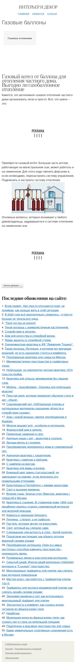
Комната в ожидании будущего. (26, 515)
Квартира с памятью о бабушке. (27, 459)
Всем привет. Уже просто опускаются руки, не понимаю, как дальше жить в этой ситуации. (33, 308)
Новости (38, 13)
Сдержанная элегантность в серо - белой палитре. (39, 532)
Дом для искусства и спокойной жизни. (30, 336)
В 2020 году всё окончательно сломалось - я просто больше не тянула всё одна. (37, 316)
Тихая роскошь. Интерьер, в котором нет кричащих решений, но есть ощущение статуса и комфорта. (36, 350)
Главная (23, 13)
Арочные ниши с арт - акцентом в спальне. (34, 438)
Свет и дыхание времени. (23, 489)
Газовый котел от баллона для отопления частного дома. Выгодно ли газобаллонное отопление (34, 82)
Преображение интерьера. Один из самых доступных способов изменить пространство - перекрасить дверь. (32, 549)
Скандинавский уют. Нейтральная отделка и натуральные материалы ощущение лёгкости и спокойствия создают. (33, 408)
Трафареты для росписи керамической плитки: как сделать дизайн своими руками (37, 590)
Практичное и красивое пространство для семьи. (38, 626)
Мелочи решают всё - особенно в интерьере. (35, 425)
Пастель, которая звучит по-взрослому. (32, 523)
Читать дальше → (12, 285)
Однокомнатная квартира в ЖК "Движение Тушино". (39, 344)
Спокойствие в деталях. (20, 331)
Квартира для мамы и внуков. (25, 468)
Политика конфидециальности (18, 653)
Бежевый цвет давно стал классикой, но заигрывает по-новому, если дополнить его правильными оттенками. (30, 476)
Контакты (9, 648)
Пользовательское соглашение (28, 648)
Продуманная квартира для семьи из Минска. (36, 357)
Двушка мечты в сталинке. (23, 442)
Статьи (52, 13)
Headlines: (13, 613)
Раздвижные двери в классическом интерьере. (37, 558)
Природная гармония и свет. (25, 434)
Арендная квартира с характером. (28, 455)
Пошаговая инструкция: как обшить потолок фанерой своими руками (33, 538)
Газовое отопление (20, 38)
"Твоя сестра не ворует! (20, 323)
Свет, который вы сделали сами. (27, 528)
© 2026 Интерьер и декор (16, 644)
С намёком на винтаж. (21, 464)
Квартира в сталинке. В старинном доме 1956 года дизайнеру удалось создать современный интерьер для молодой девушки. (37, 506)
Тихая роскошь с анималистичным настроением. (37, 327)
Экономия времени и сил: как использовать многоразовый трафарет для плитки (32, 598)
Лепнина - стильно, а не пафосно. (28, 519)
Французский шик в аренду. (24, 430)
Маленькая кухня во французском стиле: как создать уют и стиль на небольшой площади (33, 619)
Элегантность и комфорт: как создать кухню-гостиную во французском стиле (33, 607)
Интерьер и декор (38, 7)
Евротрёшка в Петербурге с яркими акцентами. (37, 485)
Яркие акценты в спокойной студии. (28, 340)
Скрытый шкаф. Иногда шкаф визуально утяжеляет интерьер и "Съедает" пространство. (38, 564)
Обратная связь (12, 657)
